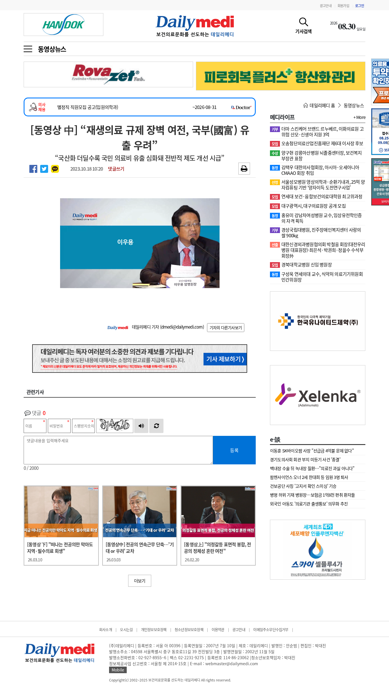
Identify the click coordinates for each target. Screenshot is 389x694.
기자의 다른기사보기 (226, 327)
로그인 (359, 5)
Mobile (118, 670)
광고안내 (325, 5)
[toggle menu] (28, 47)
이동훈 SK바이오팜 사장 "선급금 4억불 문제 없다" (312, 451)
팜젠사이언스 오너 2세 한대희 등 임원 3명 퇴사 (309, 477)
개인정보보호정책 (154, 629)
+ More (359, 117)
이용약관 (218, 629)
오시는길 (126, 629)
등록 (234, 450)
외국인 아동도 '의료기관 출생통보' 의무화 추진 (309, 504)
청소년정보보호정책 (189, 629)
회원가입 (343, 5)
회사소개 (105, 629)
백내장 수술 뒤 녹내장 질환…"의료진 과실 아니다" (312, 468)
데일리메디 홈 (322, 105)
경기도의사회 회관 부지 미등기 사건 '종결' (305, 459)
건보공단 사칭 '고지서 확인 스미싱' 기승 (303, 486)
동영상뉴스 (52, 49)
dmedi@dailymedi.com (182, 327)
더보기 (140, 581)
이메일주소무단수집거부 (270, 629)
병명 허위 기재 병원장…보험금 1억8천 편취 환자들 (312, 495)
